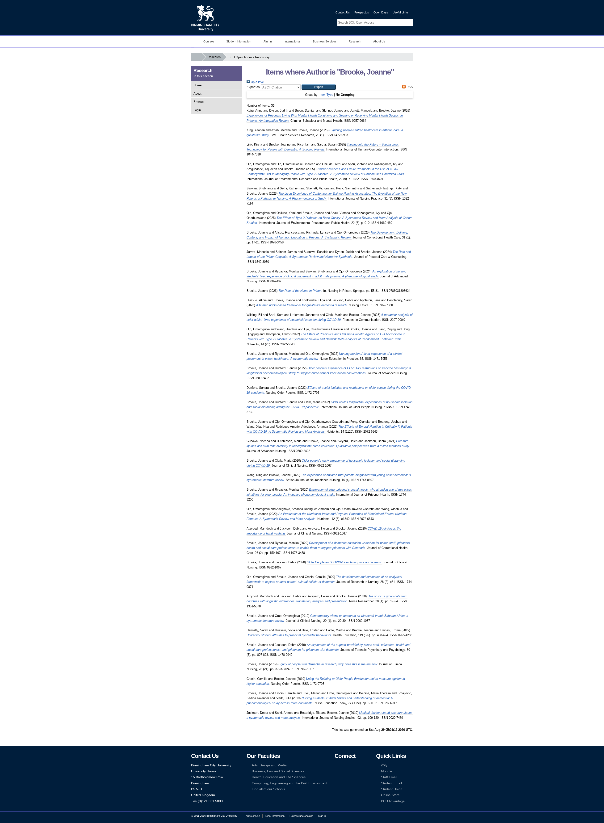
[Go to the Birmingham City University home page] (205, 18)
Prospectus (361, 12)
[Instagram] (344, 771)
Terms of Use (252, 816)
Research (355, 41)
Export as (253, 87)
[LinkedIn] (337, 771)
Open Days (380, 12)
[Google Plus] (351, 771)
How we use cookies (301, 816)
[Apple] (337, 783)
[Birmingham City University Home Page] (192, 41)
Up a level (257, 82)
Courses (208, 41)
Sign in (322, 816)
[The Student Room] (351, 777)
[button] (319, 87)
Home (197, 85)
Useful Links (400, 12)
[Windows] (351, 783)
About (197, 93)
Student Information (238, 41)
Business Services (324, 41)
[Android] (344, 783)
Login (197, 110)
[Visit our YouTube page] (320, 14)
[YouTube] (351, 765)
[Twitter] (344, 765)
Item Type (326, 94)
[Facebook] (337, 765)
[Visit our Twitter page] (315, 14)
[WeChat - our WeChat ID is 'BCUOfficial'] (344, 777)
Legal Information (275, 816)
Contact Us (343, 12)
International (293, 41)
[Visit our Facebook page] (309, 14)
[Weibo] (337, 777)
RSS (409, 87)
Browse (198, 102)
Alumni (268, 41)
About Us (379, 41)
